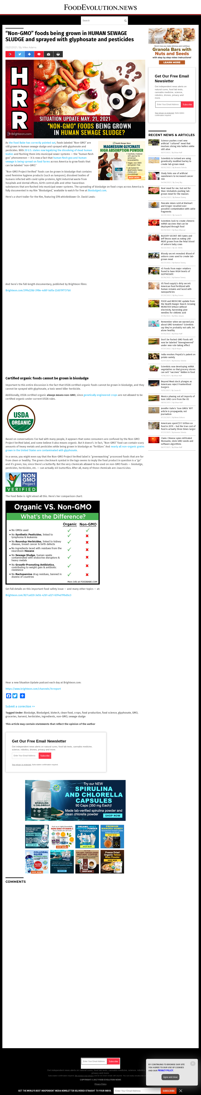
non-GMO (61, 716)
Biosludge (29, 712)
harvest (22, 716)
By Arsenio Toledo (180, 168)
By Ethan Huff (177, 153)
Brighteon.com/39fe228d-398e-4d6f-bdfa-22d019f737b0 (38, 290)
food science (109, 712)
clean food (67, 712)
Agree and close (170, 1077)
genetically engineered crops (100, 395)
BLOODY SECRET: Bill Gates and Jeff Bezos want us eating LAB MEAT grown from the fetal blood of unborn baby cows (177, 240)
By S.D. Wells (177, 248)
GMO (135, 712)
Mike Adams (29, 47)
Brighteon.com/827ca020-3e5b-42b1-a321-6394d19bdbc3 (38, 595)
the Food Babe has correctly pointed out (32, 142)
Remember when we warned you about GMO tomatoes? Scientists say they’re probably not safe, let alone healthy (178, 326)
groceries (10, 716)
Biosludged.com (97, 190)
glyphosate (124, 712)
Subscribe (169, 1090)
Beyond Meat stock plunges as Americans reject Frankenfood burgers (176, 384)
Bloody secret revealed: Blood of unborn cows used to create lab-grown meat (177, 256)
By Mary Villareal (178, 230)
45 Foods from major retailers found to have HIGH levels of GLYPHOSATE (176, 271)
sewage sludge (77, 716)
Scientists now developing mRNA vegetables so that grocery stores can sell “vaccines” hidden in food (178, 369)
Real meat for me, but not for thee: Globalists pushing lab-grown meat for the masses (176, 191)
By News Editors (178, 417)
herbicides (34, 716)
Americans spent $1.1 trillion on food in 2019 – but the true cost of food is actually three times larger (178, 426)
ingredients (48, 716)
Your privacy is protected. (21, 765)
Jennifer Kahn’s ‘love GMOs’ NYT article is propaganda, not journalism (177, 411)
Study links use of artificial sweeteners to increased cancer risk (177, 176)
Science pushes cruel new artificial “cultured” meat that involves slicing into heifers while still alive (177, 145)
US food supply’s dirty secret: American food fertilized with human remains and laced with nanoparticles (176, 287)
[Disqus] (75, 925)
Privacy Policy (100, 1084)
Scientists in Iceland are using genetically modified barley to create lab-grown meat (176, 161)
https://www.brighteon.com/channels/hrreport (33, 688)
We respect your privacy (84, 1076)
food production (91, 712)
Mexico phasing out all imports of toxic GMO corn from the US (178, 398)
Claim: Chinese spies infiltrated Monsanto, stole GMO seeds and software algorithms (177, 441)
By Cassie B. (177, 215)
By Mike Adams (178, 316)
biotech (55, 712)
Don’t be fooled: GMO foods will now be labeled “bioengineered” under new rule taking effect (177, 342)
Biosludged (42, 712)
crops (77, 712)
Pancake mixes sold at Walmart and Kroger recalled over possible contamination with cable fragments (178, 207)
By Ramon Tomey (179, 197)
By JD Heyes (177, 349)
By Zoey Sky (177, 182)
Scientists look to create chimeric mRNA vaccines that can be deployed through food (178, 224)
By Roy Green (178, 295)
